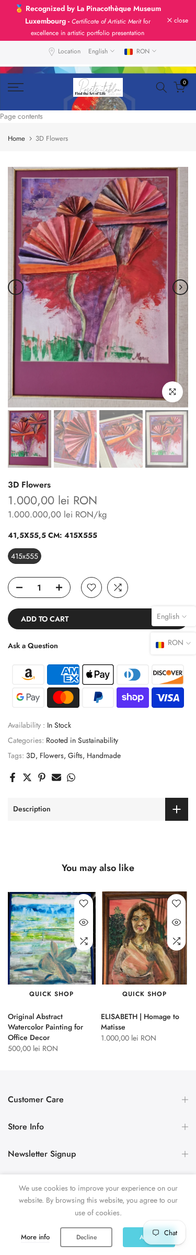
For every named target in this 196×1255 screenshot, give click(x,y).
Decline (86, 1237)
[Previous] (16, 273)
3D (31, 741)
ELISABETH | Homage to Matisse (140, 1007)
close (180, 13)
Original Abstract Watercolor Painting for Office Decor (45, 1012)
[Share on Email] (56, 763)
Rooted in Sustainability (82, 726)
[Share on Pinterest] (42, 763)
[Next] (180, 273)
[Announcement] (87, 13)
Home (16, 124)
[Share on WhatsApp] (71, 763)
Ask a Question (33, 631)
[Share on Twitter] (27, 763)
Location (69, 37)
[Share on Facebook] (12, 763)
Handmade (104, 741)
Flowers (52, 741)
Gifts (75, 741)
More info (35, 1237)
